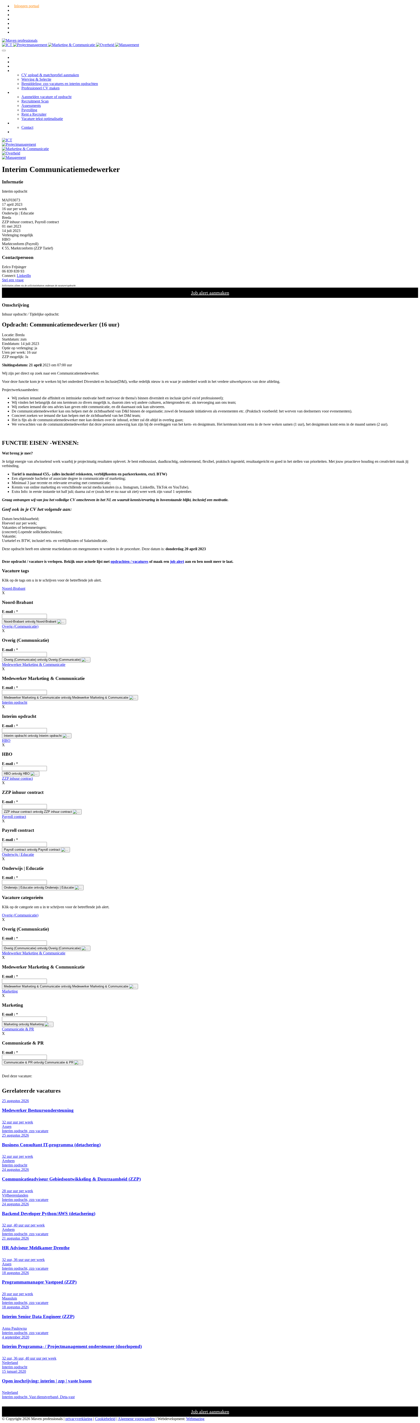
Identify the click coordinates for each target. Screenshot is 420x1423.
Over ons (19, 123)
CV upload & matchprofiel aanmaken (50, 75)
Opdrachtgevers (24, 92)
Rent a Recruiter (33, 114)
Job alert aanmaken (210, 292)
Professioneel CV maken (40, 88)
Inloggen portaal (26, 6)
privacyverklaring (78, 1419)
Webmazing (195, 1419)
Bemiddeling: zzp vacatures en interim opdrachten (59, 84)
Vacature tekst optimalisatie (42, 119)
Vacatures (19, 62)
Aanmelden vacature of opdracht (46, 97)
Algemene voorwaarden (136, 1419)
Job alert (18, 132)
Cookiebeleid (105, 1419)
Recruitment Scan (35, 101)
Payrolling (29, 110)
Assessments (31, 105)
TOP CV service (24, 66)
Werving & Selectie (36, 79)
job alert (177, 561)
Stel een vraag (13, 280)
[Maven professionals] (19, 40)
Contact (27, 127)
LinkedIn (24, 276)
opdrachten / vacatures (129, 561)
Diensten (18, 71)
